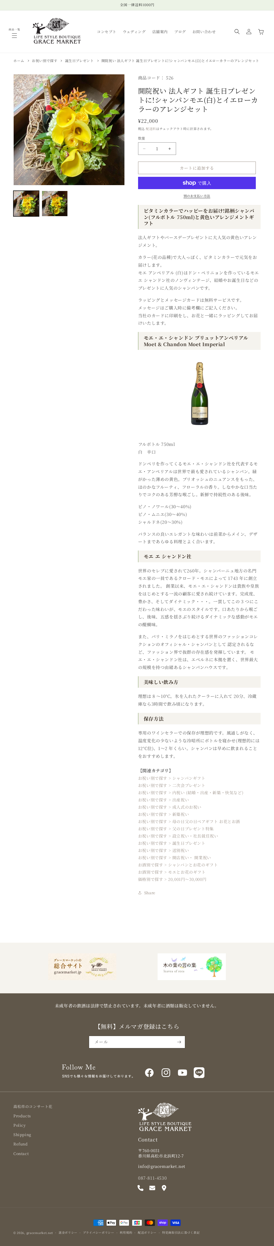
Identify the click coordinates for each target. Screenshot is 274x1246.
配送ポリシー (147, 1232)
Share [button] (149, 892)
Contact (21, 1153)
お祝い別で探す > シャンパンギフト (172, 778)
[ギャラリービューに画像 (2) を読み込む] (54, 203)
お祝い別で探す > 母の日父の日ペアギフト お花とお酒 (189, 821)
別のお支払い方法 (197, 195)
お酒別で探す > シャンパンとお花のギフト (178, 864)
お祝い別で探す (44, 60)
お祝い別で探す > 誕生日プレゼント (172, 843)
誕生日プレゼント (79, 60)
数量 (141, 138)
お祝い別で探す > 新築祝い (163, 814)
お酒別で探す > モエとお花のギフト (172, 872)
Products (22, 1115)
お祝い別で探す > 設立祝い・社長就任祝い (178, 836)
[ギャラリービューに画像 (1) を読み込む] (26, 203)
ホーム (18, 60)
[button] (14, 35)
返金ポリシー (68, 1232)
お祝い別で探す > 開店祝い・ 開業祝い (174, 857)
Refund (20, 1143)
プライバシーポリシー (98, 1232)
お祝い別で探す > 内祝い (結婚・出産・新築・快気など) (190, 792)
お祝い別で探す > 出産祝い (163, 799)
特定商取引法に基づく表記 (181, 1232)
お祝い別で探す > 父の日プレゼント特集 (176, 828)
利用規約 (126, 1232)
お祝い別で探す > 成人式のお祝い (169, 807)
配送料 (151, 128)
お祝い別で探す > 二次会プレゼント (172, 785)
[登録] (179, 1042)
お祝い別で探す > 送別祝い (163, 850)
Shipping (22, 1134)
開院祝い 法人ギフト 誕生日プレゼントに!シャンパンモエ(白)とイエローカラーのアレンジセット (180, 60)
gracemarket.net (39, 1232)
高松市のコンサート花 (32, 1106)
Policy (19, 1125)
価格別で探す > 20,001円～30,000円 (172, 879)
